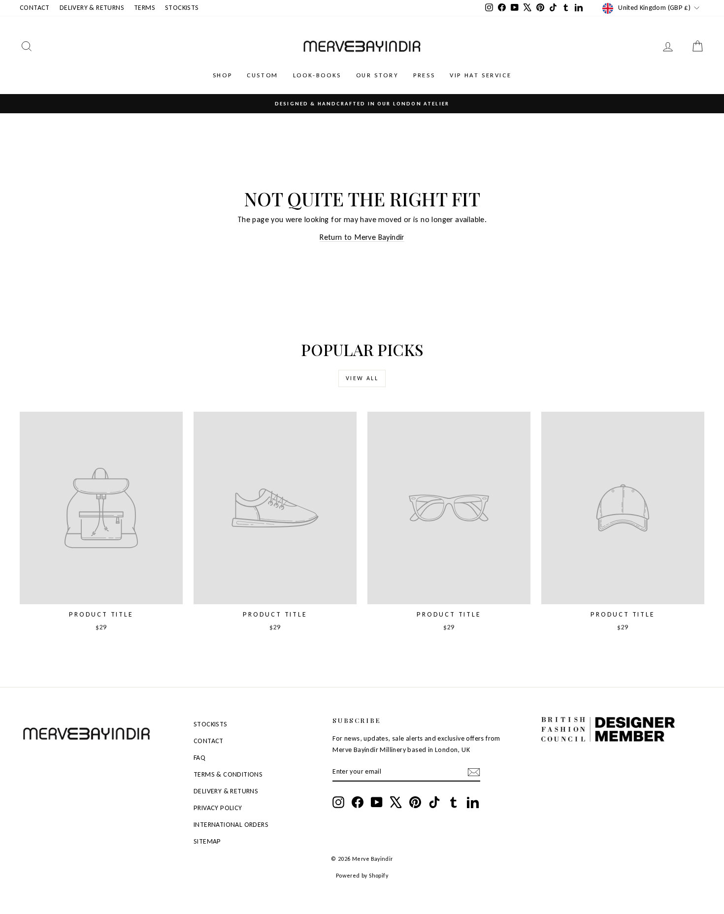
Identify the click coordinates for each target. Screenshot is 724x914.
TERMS (144, 7)
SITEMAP (207, 841)
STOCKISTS (182, 7)
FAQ (199, 757)
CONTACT (35, 7)
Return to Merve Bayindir (362, 237)
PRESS (424, 75)
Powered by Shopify (362, 875)
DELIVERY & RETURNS (92, 7)
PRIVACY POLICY (218, 808)
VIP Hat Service (480, 75)
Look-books (317, 75)
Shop (222, 75)
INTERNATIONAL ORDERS (231, 824)
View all (362, 378)
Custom (262, 75)
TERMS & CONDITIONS (228, 774)
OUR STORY (377, 75)
